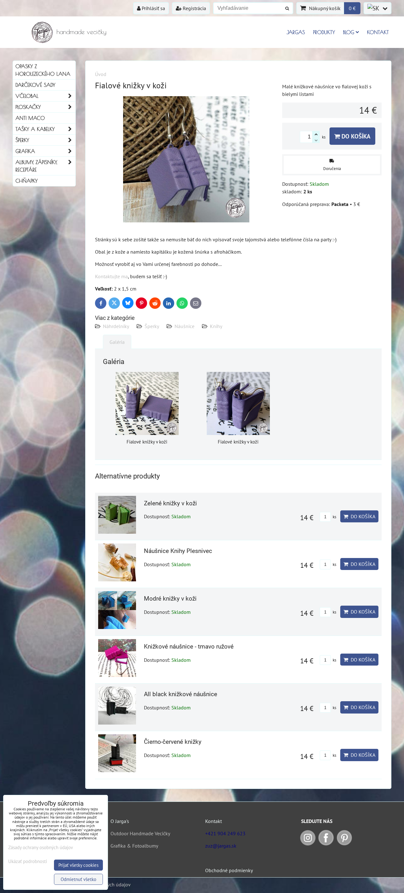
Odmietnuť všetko (78, 879)
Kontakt (378, 32)
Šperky (152, 326)
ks (334, 517)
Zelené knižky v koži (170, 503)
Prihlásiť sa (152, 8)
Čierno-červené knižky (172, 741)
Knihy (216, 326)
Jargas (296, 32)
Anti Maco (30, 118)
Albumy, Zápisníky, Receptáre (36, 166)
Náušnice (184, 326)
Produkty (324, 32)
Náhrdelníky (116, 326)
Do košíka (355, 136)
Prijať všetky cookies (78, 865)
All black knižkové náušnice (180, 694)
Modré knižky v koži (170, 598)
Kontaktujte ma (111, 276)
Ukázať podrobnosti (27, 861)
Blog (348, 32)
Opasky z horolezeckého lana (42, 70)
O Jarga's (119, 821)
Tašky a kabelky (35, 129)
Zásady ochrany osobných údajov (40, 847)
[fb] (326, 844)
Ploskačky (28, 107)
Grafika (25, 151)
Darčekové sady (35, 85)
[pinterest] (344, 844)
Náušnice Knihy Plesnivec (178, 551)
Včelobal (27, 96)
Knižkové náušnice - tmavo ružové (189, 646)
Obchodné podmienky (229, 870)
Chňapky (26, 181)
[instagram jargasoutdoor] (308, 844)
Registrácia (193, 8)
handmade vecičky (81, 31)
